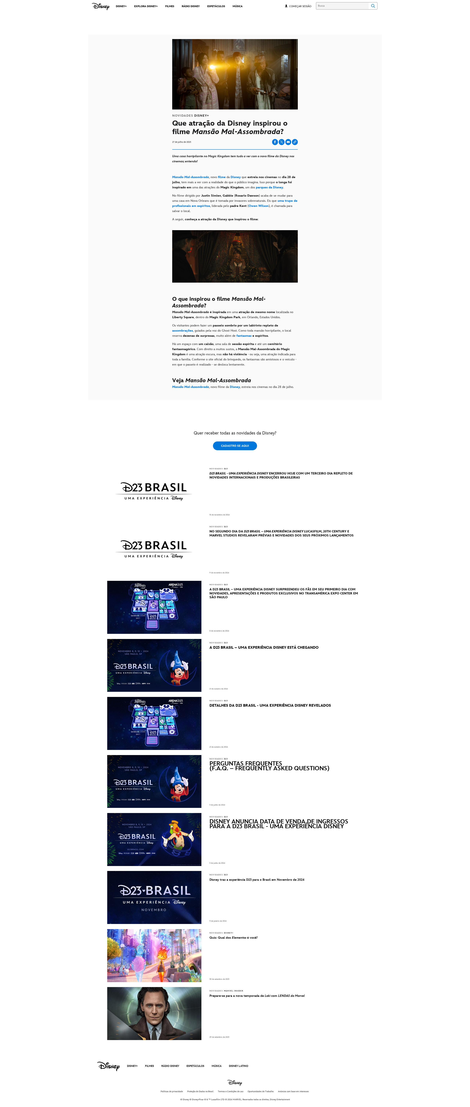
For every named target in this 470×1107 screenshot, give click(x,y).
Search (373, 6)
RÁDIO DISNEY (170, 1066)
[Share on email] (288, 142)
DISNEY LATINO (238, 1066)
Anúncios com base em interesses (293, 1091)
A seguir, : (216, 219)
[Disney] (100, 6)
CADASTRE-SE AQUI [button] (235, 446)
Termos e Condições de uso (230, 1091)
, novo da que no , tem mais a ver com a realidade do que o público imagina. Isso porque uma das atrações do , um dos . (233, 182)
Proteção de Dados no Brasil (200, 1091)
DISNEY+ (132, 1066)
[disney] (108, 1066)
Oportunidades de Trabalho (261, 1091)
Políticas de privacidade (172, 1091)
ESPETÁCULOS (195, 1066)
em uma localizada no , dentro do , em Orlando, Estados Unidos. (232, 314)
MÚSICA (217, 1066)
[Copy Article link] (295, 142)
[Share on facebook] (275, 142)
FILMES (149, 1066)
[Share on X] (282, 142)
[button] (302, 6)
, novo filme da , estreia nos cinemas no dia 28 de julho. (233, 387)
